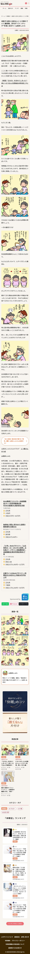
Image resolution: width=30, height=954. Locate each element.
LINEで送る (5, 604)
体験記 (8, 16)
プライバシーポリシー (18, 941)
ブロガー (4, 767)
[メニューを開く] (28, 3)
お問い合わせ (25, 937)
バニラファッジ (5, 793)
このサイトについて (7, 937)
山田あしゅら (13, 673)
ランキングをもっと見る (15, 923)
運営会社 (17, 937)
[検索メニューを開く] (26, 3)
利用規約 (7, 941)
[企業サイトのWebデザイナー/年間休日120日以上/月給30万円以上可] (15, 580)
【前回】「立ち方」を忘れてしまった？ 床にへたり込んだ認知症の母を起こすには (14, 83)
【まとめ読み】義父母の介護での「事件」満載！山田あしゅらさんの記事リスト (14, 441)
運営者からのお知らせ (15, 948)
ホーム (3, 16)
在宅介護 (4, 769)
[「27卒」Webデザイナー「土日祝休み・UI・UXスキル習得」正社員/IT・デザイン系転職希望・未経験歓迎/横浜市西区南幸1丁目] (15, 555)
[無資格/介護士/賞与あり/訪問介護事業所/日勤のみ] (15, 531)
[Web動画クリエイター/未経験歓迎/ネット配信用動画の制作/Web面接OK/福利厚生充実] (15, 508)
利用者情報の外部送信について (15, 944)
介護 (8, 767)
